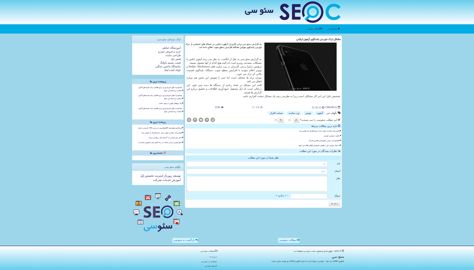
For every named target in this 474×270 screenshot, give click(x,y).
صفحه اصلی (333, 29)
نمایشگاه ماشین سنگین (168, 66)
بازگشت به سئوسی (184, 240)
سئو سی (259, 10)
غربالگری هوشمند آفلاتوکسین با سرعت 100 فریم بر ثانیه (160, 128)
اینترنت (158, 175)
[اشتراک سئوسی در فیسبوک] (206, 119)
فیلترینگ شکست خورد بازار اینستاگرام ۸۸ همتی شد (319, 131)
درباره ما (213, 257)
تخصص (149, 175)
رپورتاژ (167, 175)
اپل (142, 175)
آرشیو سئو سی (211, 266)
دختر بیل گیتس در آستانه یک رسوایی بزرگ (165, 137)
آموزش (176, 179)
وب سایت (294, 113)
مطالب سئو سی (313, 29)
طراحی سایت (173, 55)
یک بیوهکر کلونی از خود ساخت (170, 103)
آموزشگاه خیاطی (171, 47)
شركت (157, 179)
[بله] (296, 120)
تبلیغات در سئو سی (209, 261)
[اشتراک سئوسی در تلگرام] (212, 119)
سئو (248, 59)
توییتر (308, 113)
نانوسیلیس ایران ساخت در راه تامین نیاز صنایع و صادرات (160, 142)
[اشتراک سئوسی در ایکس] (200, 119)
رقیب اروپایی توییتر (332, 136)
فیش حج (176, 59)
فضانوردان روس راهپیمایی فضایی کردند (324, 140)
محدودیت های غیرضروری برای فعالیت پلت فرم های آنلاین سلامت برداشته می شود (160, 89)
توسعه (176, 175)
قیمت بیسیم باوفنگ (170, 62)
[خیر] (281, 120)
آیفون (320, 113)
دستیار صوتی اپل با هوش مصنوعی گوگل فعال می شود (319, 145)
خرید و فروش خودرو (169, 51)
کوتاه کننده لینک (172, 70)
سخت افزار (276, 113)
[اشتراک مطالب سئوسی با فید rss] (189, 119)
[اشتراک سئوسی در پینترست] (195, 119)
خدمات (166, 179)
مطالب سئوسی (288, 240)
